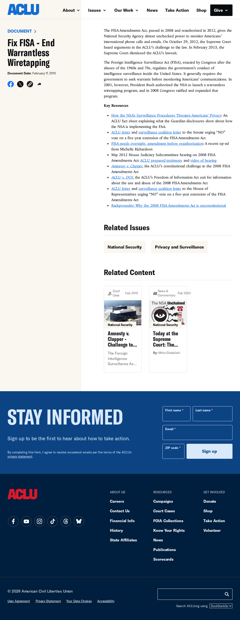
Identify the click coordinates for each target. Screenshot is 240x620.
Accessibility (105, 601)
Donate (209, 501)
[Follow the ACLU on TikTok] (52, 521)
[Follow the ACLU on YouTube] (26, 521)
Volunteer (212, 530)
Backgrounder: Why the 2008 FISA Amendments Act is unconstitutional (168, 205)
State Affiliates (123, 540)
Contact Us (120, 511)
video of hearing (203, 160)
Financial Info (122, 520)
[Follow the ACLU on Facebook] (13, 521)
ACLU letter (120, 132)
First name (173, 410)
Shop (201, 10)
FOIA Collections (168, 520)
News (152, 10)
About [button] (69, 10)
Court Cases (164, 511)
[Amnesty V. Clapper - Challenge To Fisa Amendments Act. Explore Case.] (123, 329)
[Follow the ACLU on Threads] (65, 521)
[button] (30, 85)
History (116, 530)
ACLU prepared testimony (161, 160)
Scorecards (163, 559)
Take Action (177, 10)
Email (169, 429)
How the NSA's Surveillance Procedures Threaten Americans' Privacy (166, 115)
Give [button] (219, 10)
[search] (226, 594)
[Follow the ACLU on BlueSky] (78, 521)
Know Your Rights (169, 530)
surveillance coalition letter (160, 132)
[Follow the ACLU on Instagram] (39, 521)
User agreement (19, 601)
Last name (202, 410)
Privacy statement (48, 601)
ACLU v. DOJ (122, 177)
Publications (164, 549)
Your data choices (79, 601)
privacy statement (20, 456)
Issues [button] (95, 10)
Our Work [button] (124, 10)
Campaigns (163, 501)
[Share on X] (20, 85)
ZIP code (171, 448)
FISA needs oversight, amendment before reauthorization (157, 143)
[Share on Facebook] (11, 85)
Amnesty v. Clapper (126, 166)
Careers (117, 501)
